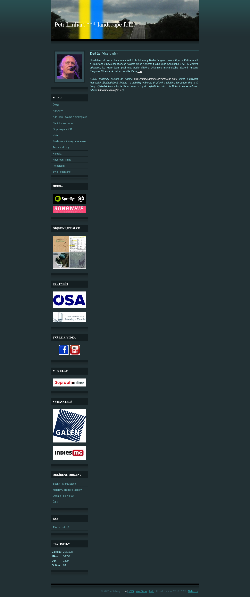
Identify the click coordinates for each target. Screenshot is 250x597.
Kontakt (57, 153)
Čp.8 (55, 501)
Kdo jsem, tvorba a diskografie (70, 116)
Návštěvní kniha (62, 159)
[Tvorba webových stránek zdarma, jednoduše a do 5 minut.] (125, 592)
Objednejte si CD (62, 129)
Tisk (151, 591)
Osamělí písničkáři (63, 495)
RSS (131, 591)
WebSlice (141, 591)
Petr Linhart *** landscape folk (94, 24)
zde (140, 71)
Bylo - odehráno (62, 171)
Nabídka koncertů (63, 123)
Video (56, 135)
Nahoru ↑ (193, 591)
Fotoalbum (59, 165)
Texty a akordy (61, 147)
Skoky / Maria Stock (64, 483)
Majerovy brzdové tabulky (67, 489)
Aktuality (58, 110)
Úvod (56, 104)
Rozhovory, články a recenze (69, 141)
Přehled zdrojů (61, 527)
